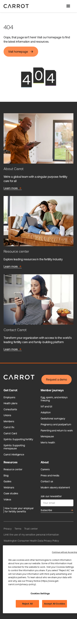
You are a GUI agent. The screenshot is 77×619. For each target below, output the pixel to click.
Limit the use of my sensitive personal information (31, 534)
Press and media (50, 475)
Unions (7, 415)
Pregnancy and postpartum (56, 424)
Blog (6, 475)
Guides (7, 481)
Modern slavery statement (55, 487)
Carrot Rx (9, 427)
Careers (45, 469)
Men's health (48, 442)
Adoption (46, 412)
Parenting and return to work (57, 430)
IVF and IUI (46, 406)
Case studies (11, 493)
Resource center (13, 469)
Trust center (31, 528)
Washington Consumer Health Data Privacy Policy (31, 540)
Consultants (10, 409)
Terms (18, 528)
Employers (9, 397)
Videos (7, 499)
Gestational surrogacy (53, 418)
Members (9, 421)
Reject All (27, 603)
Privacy (8, 528)
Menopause (47, 436)
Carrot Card (10, 433)
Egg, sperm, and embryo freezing (54, 399)
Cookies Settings (40, 593)
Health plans (10, 403)
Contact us (47, 481)
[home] (15, 6)
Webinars (9, 487)
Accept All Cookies (54, 603)
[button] (68, 6)
